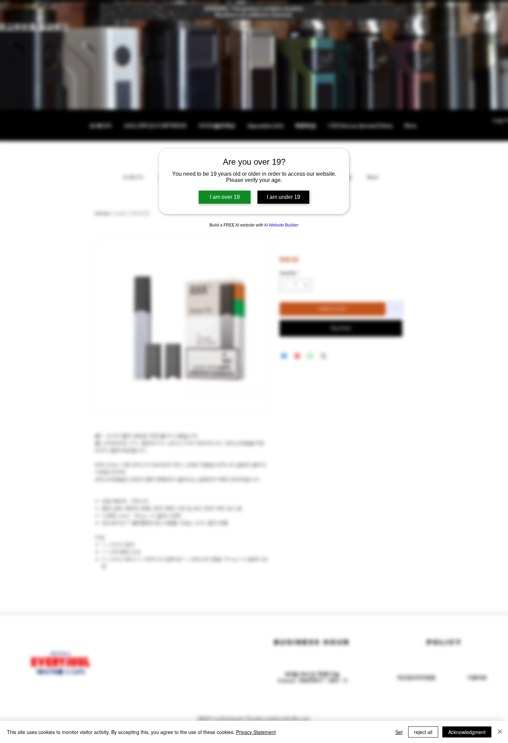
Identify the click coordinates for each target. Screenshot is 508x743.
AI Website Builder (281, 225)
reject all (423, 731)
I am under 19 (283, 197)
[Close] (500, 731)
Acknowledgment (467, 731)
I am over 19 (225, 197)
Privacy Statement (256, 731)
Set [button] (399, 731)
